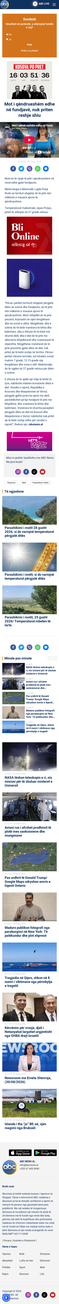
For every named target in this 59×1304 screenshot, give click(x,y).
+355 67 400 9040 (29, 1169)
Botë (21, 1254)
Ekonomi (24, 1274)
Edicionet (45, 1261)
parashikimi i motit (41, 482)
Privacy (7, 1240)
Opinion (6, 1254)
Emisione (45, 1254)
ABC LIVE (44, 4)
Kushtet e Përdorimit (24, 1240)
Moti (24, 482)
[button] (6, 1298)
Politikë (6, 1267)
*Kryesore (11, 482)
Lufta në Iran (26, 1261)
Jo (10, 39)
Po (10, 34)
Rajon (5, 1274)
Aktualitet (7, 1261)
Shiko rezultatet (29, 51)
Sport (22, 1267)
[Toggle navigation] (54, 5)
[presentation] (50, 658)
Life (42, 1274)
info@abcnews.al (29, 1165)
